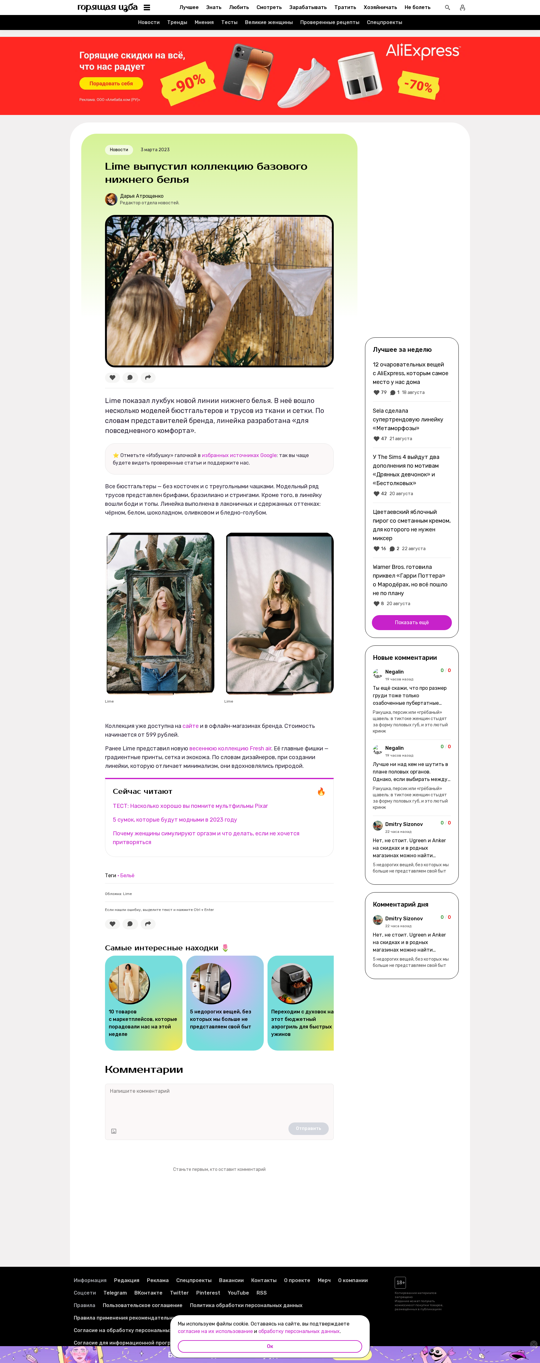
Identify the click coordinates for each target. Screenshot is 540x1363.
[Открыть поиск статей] (447, 7)
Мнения (204, 22)
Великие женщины (269, 22)
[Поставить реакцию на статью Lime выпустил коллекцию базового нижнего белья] (112, 378)
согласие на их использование (215, 1331)
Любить (239, 7)
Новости (149, 22)
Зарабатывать (308, 7)
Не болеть (418, 7)
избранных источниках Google (239, 455)
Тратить (345, 7)
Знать (214, 7)
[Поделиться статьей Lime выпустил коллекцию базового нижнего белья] (148, 377)
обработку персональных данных (299, 1331)
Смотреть (269, 7)
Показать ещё (412, 622)
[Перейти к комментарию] (411, 701)
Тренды (177, 22)
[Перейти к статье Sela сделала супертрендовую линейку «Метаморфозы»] (411, 424)
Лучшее (189, 7)
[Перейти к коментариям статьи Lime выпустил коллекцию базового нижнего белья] (130, 377)
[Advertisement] (412, 235)
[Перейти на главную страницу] (108, 7)
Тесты (229, 22)
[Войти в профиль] (462, 7)
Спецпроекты (384, 22)
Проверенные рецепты (329, 22)
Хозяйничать (380, 7)
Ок (270, 1346)
